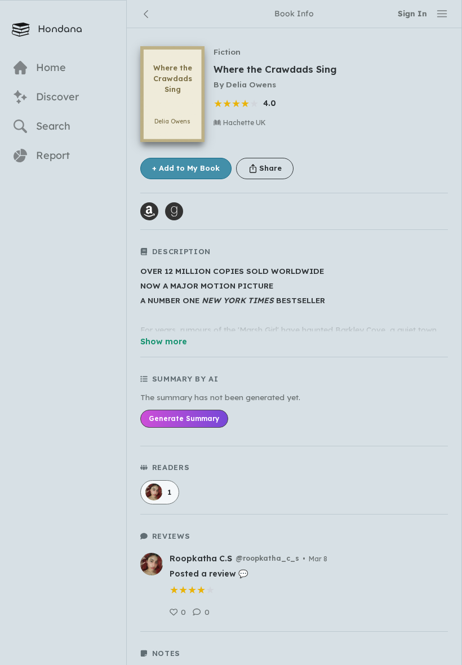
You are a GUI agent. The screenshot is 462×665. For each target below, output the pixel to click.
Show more (163, 341)
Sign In (412, 13)
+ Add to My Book (186, 167)
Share (270, 167)
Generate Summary (184, 418)
